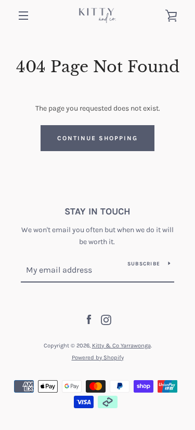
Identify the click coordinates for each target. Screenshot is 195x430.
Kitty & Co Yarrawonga (121, 345)
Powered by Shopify (98, 357)
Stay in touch (97, 211)
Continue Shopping (97, 138)
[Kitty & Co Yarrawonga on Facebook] (89, 319)
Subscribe (143, 264)
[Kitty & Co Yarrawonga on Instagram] (106, 319)
